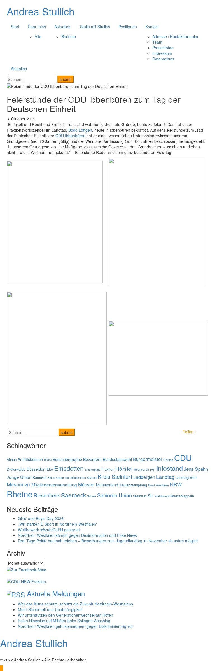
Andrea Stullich (40, 11)
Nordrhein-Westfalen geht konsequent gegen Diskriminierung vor (75, 626)
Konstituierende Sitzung (81, 478)
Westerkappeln (182, 495)
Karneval (39, 477)
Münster (86, 484)
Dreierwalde (16, 469)
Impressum (162, 53)
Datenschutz (163, 59)
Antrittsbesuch (30, 459)
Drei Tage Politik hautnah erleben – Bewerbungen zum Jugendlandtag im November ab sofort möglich (108, 541)
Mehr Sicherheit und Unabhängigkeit (50, 609)
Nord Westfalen (158, 485)
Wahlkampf (162, 496)
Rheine (19, 494)
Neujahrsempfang (133, 485)
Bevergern (92, 459)
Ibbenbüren (141, 469)
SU (150, 495)
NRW (176, 484)
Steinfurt (139, 495)
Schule (91, 496)
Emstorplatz (92, 469)
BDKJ (48, 460)
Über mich (37, 26)
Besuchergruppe (67, 459)
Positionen (127, 26)
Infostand (169, 468)
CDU (183, 457)
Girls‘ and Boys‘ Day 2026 (41, 518)
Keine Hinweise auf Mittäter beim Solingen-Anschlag (64, 620)
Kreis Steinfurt (115, 476)
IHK (152, 469)
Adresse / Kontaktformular (175, 36)
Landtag (165, 476)
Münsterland (107, 485)
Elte (50, 469)
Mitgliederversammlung (54, 484)
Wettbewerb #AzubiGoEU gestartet (49, 529)
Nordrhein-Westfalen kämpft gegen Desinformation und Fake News (77, 535)
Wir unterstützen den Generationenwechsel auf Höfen (65, 615)
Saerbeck (73, 495)
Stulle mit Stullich (95, 26)
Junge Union (19, 477)
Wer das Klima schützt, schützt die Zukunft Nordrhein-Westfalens (75, 604)
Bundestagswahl (117, 459)
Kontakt (152, 26)
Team (157, 42)
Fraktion (107, 469)
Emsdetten (68, 467)
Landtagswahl (186, 477)
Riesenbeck (47, 495)
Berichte (68, 36)
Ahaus (12, 459)
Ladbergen (144, 477)
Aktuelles (62, 26)
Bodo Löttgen (80, 130)
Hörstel (123, 468)
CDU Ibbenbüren (70, 135)
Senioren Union (114, 495)
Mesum (15, 484)
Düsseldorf (36, 469)
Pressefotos (162, 47)
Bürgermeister (147, 459)
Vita (38, 36)
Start (15, 26)
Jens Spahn (196, 468)
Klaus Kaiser (56, 478)
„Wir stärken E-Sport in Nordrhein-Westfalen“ (57, 524)
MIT (27, 485)
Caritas (168, 460)
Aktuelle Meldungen (56, 593)
